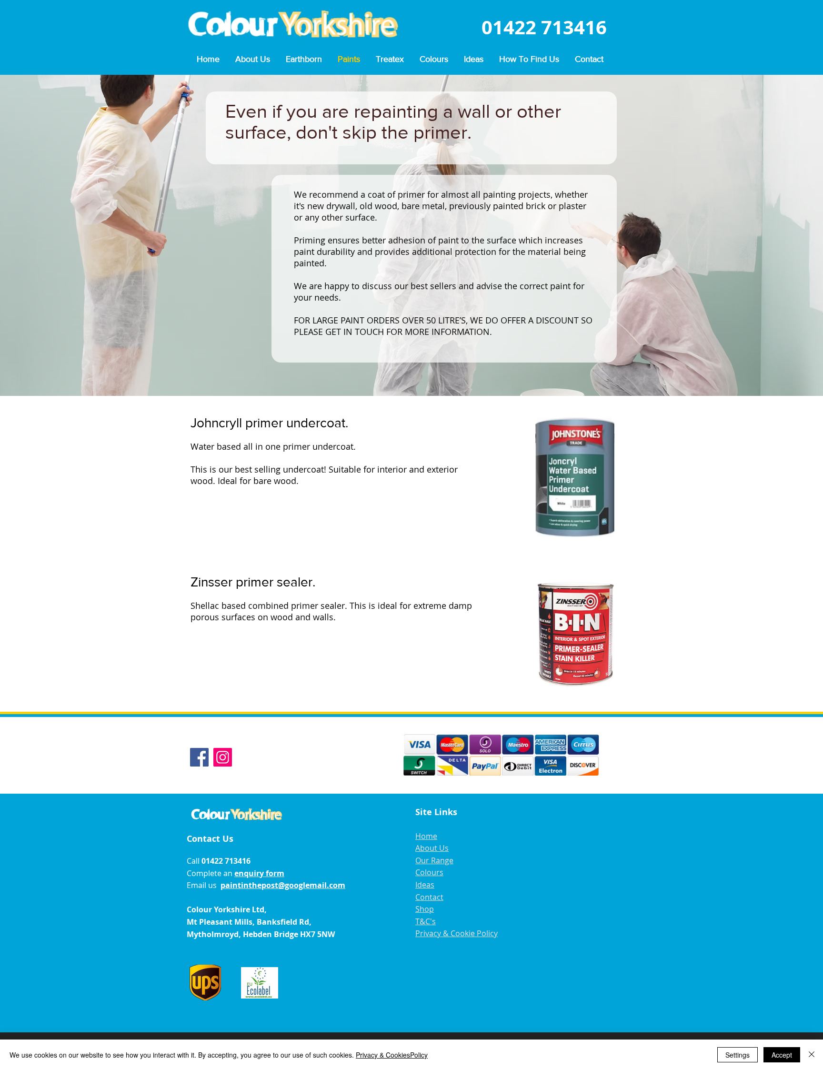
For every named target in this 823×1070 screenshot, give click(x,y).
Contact (429, 897)
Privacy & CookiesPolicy (392, 1055)
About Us (432, 848)
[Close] (811, 1054)
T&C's (425, 921)
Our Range (434, 860)
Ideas (424, 884)
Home (426, 836)
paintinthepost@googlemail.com (283, 885)
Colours (429, 872)
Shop (424, 909)
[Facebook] (199, 757)
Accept (782, 1055)
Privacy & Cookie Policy (456, 933)
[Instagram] (222, 757)
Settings (737, 1055)
